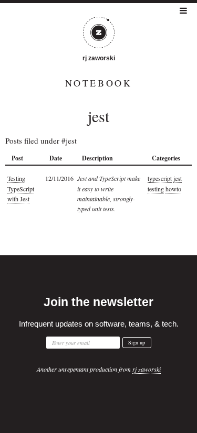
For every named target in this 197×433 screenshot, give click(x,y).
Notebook (98, 83)
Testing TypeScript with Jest (20, 188)
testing (156, 189)
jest (177, 178)
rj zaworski (98, 58)
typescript (160, 178)
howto (173, 189)
